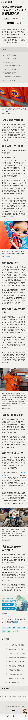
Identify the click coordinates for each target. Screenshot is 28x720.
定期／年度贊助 (8, 608)
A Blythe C (7, 256)
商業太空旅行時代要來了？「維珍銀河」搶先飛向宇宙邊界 (17, 657)
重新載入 (14, 710)
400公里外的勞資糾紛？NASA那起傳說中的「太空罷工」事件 (17, 645)
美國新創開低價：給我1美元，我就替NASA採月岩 (17, 649)
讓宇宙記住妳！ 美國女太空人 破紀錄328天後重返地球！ (17, 678)
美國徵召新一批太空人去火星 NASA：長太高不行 (17, 662)
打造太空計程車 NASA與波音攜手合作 (17, 670)
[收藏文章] (22, 19)
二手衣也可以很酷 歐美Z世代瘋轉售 (17, 653)
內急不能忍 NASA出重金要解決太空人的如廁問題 (17, 666)
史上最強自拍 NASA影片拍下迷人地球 (17, 682)
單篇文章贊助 (7, 604)
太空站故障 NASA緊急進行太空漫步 (17, 674)
